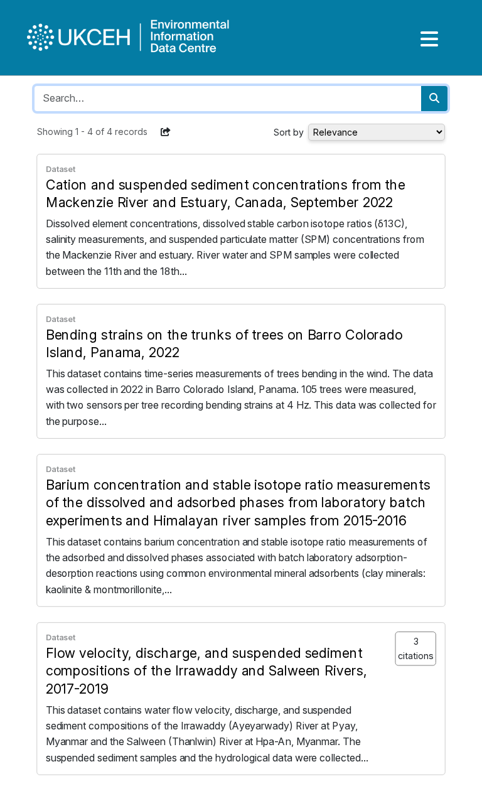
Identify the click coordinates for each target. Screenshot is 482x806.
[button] (165, 131)
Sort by (289, 132)
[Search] (434, 98)
